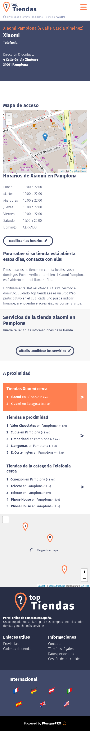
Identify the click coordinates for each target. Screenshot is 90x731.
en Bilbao (23, 397)
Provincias (10, 644)
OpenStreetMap (78, 171)
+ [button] (9, 115)
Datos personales (61, 654)
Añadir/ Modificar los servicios (43, 351)
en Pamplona (34, 426)
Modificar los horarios (26, 241)
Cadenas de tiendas (17, 649)
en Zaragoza (26, 404)
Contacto (54, 644)
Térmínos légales (60, 649)
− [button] (9, 122)
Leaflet (62, 171)
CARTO (85, 585)
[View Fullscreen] (6, 519)
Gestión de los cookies (64, 659)
